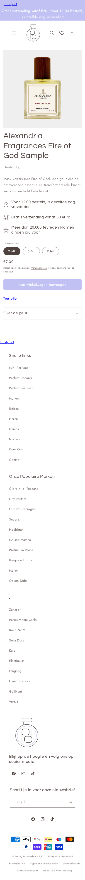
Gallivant (15, 691)
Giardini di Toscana (23, 488)
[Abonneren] (70, 802)
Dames (14, 429)
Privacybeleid (17, 863)
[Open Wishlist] (62, 33)
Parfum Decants (20, 378)
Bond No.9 (17, 630)
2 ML (12, 251)
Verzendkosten (39, 268)
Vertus (13, 701)
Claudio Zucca (20, 681)
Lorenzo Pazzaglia (22, 509)
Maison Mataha (20, 539)
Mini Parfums (18, 367)
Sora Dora (16, 640)
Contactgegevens (27, 870)
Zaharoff (15, 609)
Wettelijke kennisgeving (57, 870)
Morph (14, 570)
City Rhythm (17, 499)
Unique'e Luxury (20, 560)
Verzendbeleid (71, 863)
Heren (13, 418)
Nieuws (14, 439)
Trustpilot (10, 4)
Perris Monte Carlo (23, 619)
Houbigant (16, 529)
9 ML (50, 251)
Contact (14, 459)
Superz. (14, 519)
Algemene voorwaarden (44, 863)
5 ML (31, 251)
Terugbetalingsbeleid (60, 856)
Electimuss (16, 660)
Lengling (15, 671)
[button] (14, 33)
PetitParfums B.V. (33, 856)
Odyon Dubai (19, 580)
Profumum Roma (21, 550)
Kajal (12, 650)
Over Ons (16, 449)
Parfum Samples (21, 388)
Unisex (14, 408)
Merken (14, 398)
